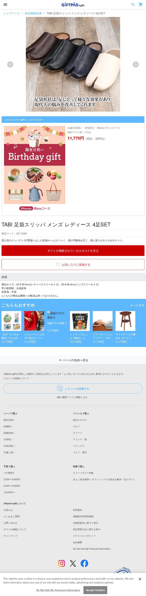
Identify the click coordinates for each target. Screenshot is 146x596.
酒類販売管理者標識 (83, 516)
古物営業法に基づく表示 (85, 522)
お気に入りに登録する (76, 264)
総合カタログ (80, 419)
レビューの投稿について (16, 378)
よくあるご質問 (12, 516)
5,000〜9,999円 (12, 485)
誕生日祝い (9, 419)
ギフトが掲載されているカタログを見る (73, 251)
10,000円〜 (9, 492)
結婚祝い (8, 426)
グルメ (76, 426)
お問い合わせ (10, 522)
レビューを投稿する (77, 388)
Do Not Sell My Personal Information (58, 590)
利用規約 (77, 509)
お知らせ (8, 509)
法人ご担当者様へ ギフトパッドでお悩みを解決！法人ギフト (104, 479)
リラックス (78, 445)
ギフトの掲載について (15, 529)
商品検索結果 (33, 13)
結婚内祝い (9, 432)
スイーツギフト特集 (83, 472)
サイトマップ (10, 535)
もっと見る (137, 305)
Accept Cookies (95, 590)
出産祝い (8, 439)
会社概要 (77, 542)
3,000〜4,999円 (12, 479)
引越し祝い (9, 452)
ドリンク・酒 (80, 439)
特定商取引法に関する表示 (86, 529)
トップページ (11, 13)
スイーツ (77, 432)
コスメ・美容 (80, 452)
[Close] (140, 579)
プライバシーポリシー (84, 535)
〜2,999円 (9, 472)
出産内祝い (9, 445)
